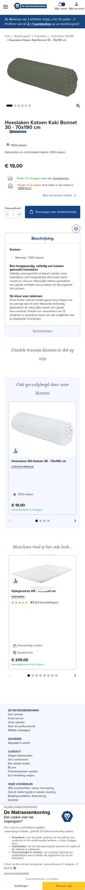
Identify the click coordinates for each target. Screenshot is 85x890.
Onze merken (16, 722)
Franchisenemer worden (23, 771)
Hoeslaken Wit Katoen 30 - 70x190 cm (38, 461)
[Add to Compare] (76, 229)
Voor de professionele (21, 726)
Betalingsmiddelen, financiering (27, 796)
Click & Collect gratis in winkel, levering (32, 792)
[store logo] (30, 6)
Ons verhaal (15, 714)
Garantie (13, 800)
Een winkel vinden (19, 763)
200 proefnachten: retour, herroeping (31, 788)
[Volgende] (74, 19)
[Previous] (10, 19)
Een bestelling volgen (21, 775)
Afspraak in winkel (19, 743)
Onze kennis (16, 718)
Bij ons (12, 767)
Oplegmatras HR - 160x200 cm (33, 591)
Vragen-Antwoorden (20, 756)
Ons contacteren (18, 759)
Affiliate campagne (19, 730)
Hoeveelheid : (13, 208)
